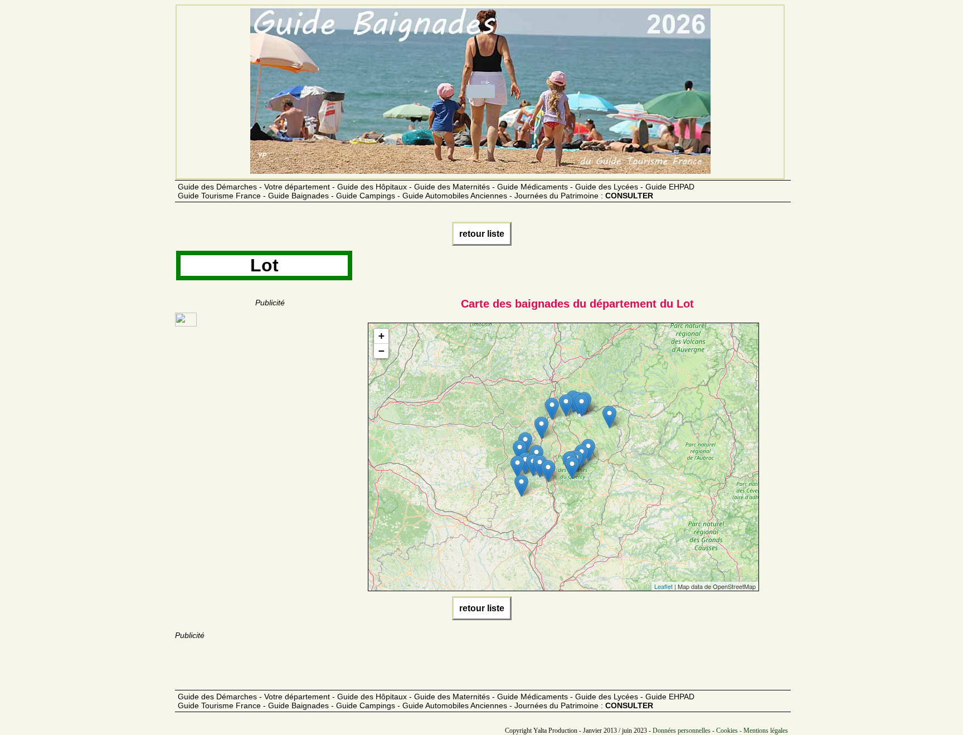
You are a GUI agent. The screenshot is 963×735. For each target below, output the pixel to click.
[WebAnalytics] (186, 323)
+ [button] (381, 336)
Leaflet (663, 586)
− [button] (381, 351)
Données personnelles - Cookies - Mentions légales (720, 730)
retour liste (482, 233)
